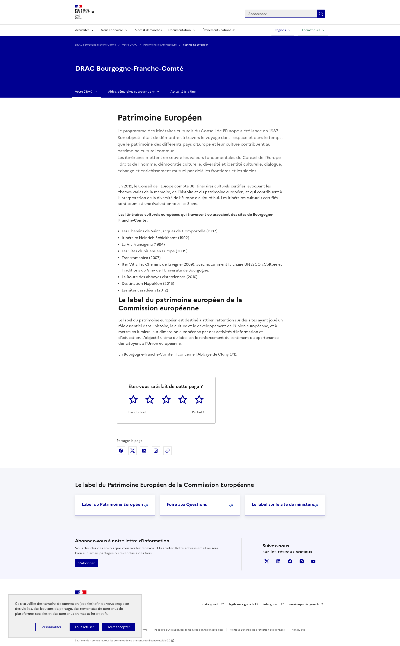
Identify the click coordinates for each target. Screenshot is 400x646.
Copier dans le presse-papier (167, 450)
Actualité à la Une (183, 91)
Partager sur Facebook (121, 450)
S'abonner (86, 562)
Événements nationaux (218, 30)
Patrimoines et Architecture (160, 45)
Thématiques (311, 30)
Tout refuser (84, 626)
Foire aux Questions (187, 504)
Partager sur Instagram (156, 450)
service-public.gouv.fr (304, 604)
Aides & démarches (148, 30)
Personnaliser (50, 626)
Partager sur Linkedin (144, 450)
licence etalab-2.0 (159, 640)
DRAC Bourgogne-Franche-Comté (95, 45)
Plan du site (298, 630)
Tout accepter (118, 626)
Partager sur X (132, 450)
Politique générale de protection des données (257, 630)
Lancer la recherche (321, 14)
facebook (290, 561)
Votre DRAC (130, 45)
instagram (302, 561)
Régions (280, 30)
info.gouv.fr (271, 604)
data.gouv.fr (211, 604)
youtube (313, 561)
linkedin (278, 561)
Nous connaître (112, 30)
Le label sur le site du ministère (283, 504)
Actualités (82, 30)
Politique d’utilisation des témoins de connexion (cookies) (188, 630)
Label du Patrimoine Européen (112, 504)
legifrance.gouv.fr (241, 604)
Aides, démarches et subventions (131, 91)
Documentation (179, 30)
